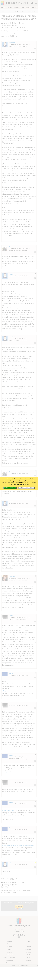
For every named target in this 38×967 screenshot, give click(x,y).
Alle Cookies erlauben (10, 487)
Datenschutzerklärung (23, 484)
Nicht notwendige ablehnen (26, 487)
